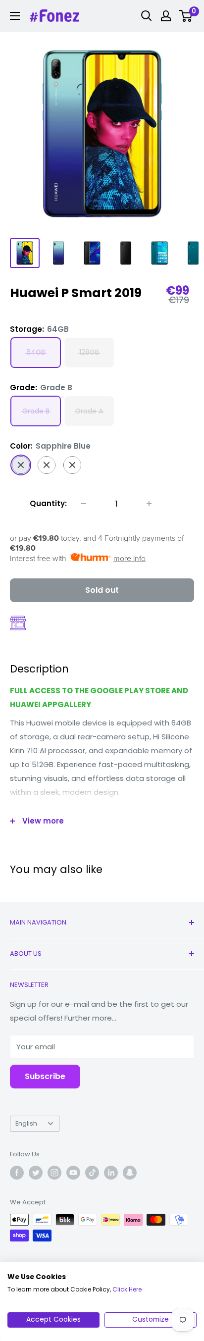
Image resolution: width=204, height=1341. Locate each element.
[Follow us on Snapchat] (130, 1173)
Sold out (102, 590)
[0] (186, 16)
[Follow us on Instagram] (54, 1173)
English (26, 1123)
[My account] (166, 15)
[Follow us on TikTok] (92, 1173)
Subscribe (45, 1076)
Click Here (127, 1289)
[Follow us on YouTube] (73, 1173)
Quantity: (48, 503)
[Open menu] (15, 16)
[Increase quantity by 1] (149, 503)
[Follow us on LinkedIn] (111, 1173)
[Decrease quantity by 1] (83, 503)
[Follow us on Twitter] (36, 1173)
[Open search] (146, 15)
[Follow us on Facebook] (17, 1173)
